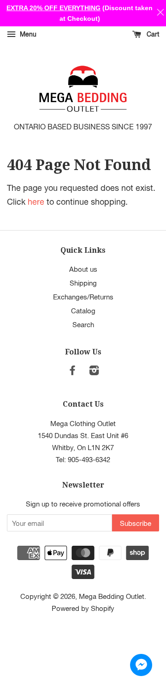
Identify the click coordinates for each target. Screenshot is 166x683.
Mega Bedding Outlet (111, 596)
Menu (27, 34)
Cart (152, 34)
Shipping (83, 283)
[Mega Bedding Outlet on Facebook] (72, 371)
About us (83, 269)
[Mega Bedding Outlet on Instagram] (94, 371)
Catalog (83, 310)
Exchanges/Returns (83, 297)
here (36, 202)
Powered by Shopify (83, 608)
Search (83, 324)
